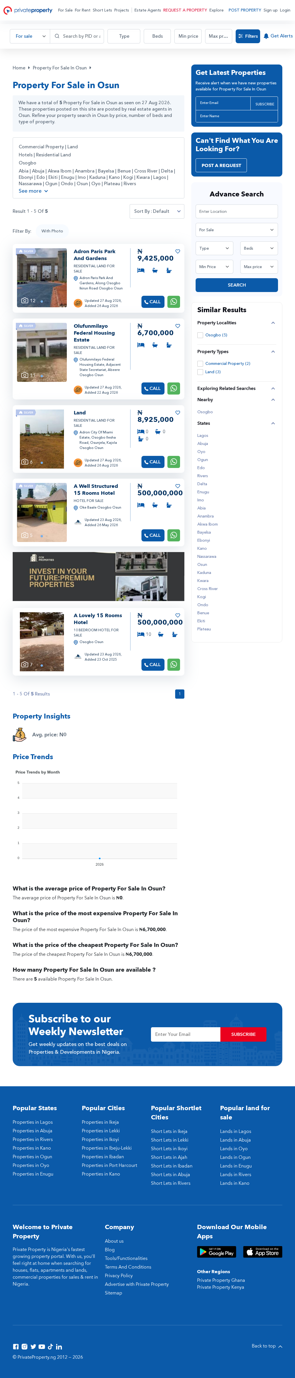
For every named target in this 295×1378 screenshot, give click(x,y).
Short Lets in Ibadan (171, 1166)
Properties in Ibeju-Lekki (107, 1148)
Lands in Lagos (235, 1131)
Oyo (96, 184)
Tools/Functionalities (126, 1258)
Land (72, 147)
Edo (41, 177)
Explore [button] (216, 10)
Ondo (67, 184)
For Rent (82, 10)
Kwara (143, 177)
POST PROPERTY (245, 10)
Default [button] (161, 211)
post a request (221, 165)
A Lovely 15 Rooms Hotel (98, 619)
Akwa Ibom (59, 171)
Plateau (112, 184)
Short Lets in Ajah (169, 1157)
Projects (121, 10)
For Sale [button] (65, 10)
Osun (82, 184)
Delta (167, 171)
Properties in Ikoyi (100, 1139)
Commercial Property (41, 147)
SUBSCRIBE (265, 104)
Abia (24, 171)
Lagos (159, 177)
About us (114, 1241)
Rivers (130, 184)
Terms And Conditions (128, 1267)
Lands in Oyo (234, 1149)
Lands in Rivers (235, 1175)
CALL (155, 302)
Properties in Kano (32, 1148)
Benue (124, 171)
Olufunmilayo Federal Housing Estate (94, 333)
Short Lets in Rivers (170, 1183)
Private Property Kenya (220, 1287)
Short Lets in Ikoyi (169, 1149)
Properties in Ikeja (100, 1122)
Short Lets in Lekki (169, 1140)
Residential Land (53, 155)
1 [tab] (42, 302)
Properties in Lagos (33, 1122)
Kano (114, 177)
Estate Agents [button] (148, 10)
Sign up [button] (271, 10)
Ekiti (53, 177)
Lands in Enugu (236, 1166)
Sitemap (113, 1293)
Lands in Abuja (235, 1140)
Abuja (38, 171)
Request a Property (185, 10)
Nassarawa (30, 184)
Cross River (146, 171)
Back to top (264, 1346)
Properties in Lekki (101, 1131)
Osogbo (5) (216, 335)
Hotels (26, 155)
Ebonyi (26, 177)
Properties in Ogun (32, 1157)
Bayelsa (106, 171)
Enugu (67, 177)
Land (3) (213, 372)
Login (285, 10)
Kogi (128, 177)
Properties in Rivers (33, 1139)
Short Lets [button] (102, 10)
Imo (82, 177)
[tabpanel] (42, 277)
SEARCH (237, 285)
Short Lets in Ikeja (169, 1131)
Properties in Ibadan (103, 1157)
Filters (251, 36)
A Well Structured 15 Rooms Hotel (96, 490)
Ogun (51, 184)
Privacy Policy (119, 1276)
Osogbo (27, 163)
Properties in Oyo (31, 1165)
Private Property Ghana (221, 1280)
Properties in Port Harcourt (109, 1165)
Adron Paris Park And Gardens (95, 255)
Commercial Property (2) (227, 363)
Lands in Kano (234, 1183)
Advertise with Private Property (137, 1284)
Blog (110, 1250)
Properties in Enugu (33, 1174)
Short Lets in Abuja (170, 1175)
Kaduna (97, 177)
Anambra (84, 171)
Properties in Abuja (32, 1131)
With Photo (52, 231)
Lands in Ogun (235, 1157)
